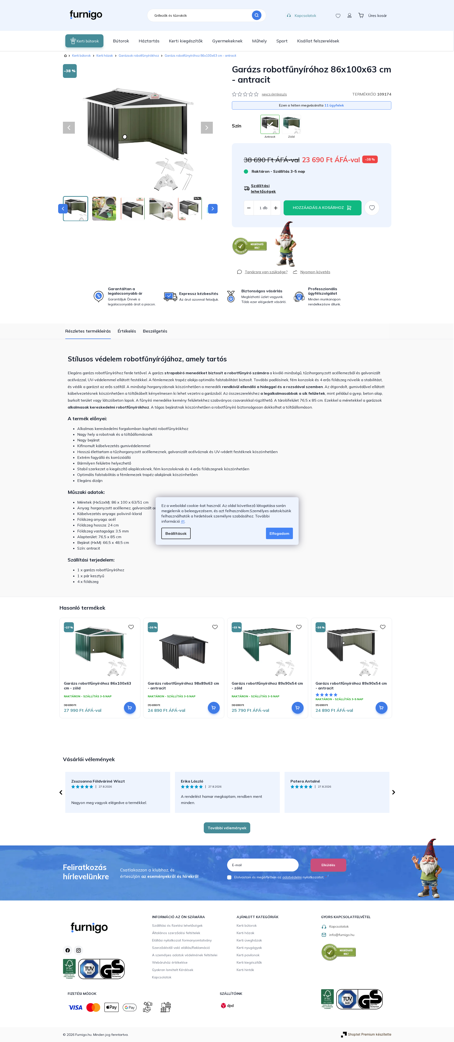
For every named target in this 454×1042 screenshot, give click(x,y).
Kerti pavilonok (248, 955)
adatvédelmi (292, 877)
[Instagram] (78, 950)
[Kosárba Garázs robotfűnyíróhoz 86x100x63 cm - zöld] (130, 708)
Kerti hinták (245, 970)
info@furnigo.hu (341, 935)
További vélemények (227, 827)
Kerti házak (245, 933)
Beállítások (176, 533)
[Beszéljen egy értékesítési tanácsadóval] (262, 272)
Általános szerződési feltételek (176, 933)
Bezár (240, 230)
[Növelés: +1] (276, 208)
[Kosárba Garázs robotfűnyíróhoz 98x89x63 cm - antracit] (214, 708)
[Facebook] (67, 950)
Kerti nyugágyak (249, 948)
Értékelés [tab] (127, 331)
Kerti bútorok (247, 925)
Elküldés (328, 865)
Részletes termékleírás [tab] (88, 331)
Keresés (256, 15)
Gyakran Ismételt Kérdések (172, 970)
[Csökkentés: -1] (249, 208)
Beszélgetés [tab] (155, 331)
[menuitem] (84, 41)
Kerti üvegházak (249, 940)
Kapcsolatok (305, 15)
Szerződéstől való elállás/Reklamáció (181, 948)
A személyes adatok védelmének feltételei (184, 955)
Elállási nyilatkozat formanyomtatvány (182, 940)
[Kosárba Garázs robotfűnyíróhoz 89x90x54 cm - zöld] (298, 708)
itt (183, 521)
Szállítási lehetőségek (263, 188)
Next (393, 792)
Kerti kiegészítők (249, 962)
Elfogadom (279, 533)
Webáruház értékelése (170, 962)
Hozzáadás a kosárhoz (318, 207)
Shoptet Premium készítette (369, 1034)
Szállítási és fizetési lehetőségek (177, 925)
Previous (60, 792)
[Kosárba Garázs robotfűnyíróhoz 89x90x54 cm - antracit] (382, 708)
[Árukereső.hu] (250, 246)
